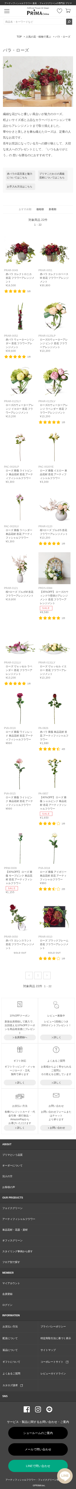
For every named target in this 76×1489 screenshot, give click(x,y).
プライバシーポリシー (53, 1326)
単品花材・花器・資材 (15, 1229)
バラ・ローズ (62, 36)
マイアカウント (11, 1283)
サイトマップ (48, 1350)
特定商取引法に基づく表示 (56, 1338)
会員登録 (7, 1294)
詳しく (57, 1037)
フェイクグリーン (12, 1208)
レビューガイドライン (53, 1373)
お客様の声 (8, 1187)
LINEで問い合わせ (38, 1466)
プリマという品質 (12, 1154)
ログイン (7, 1304)
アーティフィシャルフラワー (18, 1219)
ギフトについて (11, 1361)
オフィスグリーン (12, 1240)
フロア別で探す (11, 1262)
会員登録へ (21, 1037)
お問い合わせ (57, 1127)
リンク (20, 260)
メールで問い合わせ (38, 1449)
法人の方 (7, 1176)
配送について (10, 1338)
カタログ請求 (11, 1385)
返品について (10, 1350)
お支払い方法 (10, 1326)
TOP (19, 36)
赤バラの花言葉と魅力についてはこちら (19, 175)
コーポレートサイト (53, 1361)
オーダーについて (12, 1165)
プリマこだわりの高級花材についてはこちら (52, 175)
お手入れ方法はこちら (19, 186)
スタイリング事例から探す (17, 1251)
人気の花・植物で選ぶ (38, 36)
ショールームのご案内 (38, 1433)
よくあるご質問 (11, 1373)
